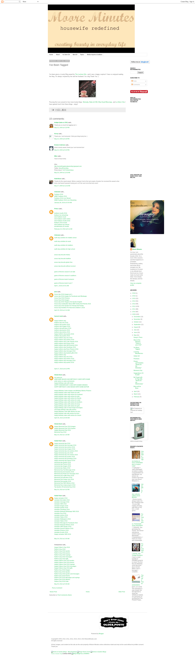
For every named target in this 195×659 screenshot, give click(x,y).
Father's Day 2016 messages (63, 557)
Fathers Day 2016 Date (61, 581)
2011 (134, 309)
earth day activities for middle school (65, 237)
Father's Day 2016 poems (62, 553)
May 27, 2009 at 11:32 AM (62, 186)
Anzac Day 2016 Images (61, 300)
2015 (134, 298)
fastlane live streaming (61, 215)
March (136, 394)
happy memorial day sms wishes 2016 (66, 451)
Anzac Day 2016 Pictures (62, 298)
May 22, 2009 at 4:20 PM (61, 127)
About (58, 54)
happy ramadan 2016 (60, 498)
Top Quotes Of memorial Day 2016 (64, 487)
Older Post (121, 592)
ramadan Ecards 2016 (61, 532)
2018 (134, 293)
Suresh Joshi (58, 316)
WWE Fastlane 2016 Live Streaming (65, 200)
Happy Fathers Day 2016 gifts (63, 568)
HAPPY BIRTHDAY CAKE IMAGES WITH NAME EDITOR (71, 387)
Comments (136, 84)
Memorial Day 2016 (60, 432)
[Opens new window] (87, 89)
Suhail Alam (58, 441)
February (137, 397)
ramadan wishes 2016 (61, 515)
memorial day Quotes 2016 (62, 462)
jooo (55, 292)
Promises (136, 359)
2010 (134, 311)
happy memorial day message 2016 (65, 445)
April (135, 391)
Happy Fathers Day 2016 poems (64, 562)
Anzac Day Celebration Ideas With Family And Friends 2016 (72, 304)
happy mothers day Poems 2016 (64, 343)
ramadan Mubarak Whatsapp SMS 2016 (66, 511)
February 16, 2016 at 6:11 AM (63, 229)
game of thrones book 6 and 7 (63, 283)
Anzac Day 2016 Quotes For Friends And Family (69, 305)
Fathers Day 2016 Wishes (62, 579)
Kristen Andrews (59, 145)
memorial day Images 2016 (62, 466)
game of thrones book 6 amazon (64, 279)
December (137, 316)
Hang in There (138, 337)
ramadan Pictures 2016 (61, 530)
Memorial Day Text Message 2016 (64, 470)
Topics (82, 54)
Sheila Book (58, 375)
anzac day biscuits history (62, 255)
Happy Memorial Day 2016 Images (65, 426)
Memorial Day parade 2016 (62, 481)
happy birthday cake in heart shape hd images (68, 407)
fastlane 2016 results (60, 222)
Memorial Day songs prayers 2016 (64, 485)
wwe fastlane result (60, 217)
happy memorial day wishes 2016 (64, 447)
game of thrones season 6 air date (64, 272)
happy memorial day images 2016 (64, 449)
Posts (135, 81)
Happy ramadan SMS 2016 (62, 534)
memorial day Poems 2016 (62, 464)
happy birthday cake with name (63, 383)
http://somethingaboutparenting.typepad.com (68, 166)
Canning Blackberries (138, 352)
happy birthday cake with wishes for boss (66, 413)
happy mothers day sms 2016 (63, 338)
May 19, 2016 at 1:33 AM (61, 435)
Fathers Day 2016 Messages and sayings (67, 577)
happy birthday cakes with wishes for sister (67, 400)
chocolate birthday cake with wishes (65, 409)
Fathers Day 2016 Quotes (62, 572)
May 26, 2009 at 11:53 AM (62, 172)
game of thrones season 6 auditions (65, 275)
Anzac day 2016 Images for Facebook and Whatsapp (70, 296)
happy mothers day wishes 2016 (64, 339)
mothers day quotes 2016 (62, 324)
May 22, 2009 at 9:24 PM (61, 150)
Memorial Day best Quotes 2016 (64, 472)
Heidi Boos (57, 178)
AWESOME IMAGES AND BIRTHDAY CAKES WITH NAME (72, 379)
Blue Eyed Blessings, (105, 102)
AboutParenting (63, 168)
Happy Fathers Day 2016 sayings (64, 564)
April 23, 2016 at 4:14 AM (62, 310)
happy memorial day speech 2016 (64, 460)
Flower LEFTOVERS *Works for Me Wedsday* (138, 365)
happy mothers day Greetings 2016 (65, 347)
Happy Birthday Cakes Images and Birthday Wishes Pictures (72, 390)
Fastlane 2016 (58, 194)
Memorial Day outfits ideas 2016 (64, 475)
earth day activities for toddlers (63, 245)
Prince (56, 208)
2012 (134, 306)
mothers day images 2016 (62, 326)
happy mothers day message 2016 (64, 351)
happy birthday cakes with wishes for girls (67, 406)
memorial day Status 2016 (62, 468)
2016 (134, 296)
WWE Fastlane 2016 (60, 196)
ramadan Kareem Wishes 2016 (63, 528)
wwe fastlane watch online (62, 219)
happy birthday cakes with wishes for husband (68, 394)
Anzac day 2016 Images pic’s (63, 294)
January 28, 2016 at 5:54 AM (63, 202)
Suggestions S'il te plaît (138, 374)
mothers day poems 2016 (62, 330)
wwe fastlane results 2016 (62, 221)
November (137, 319)
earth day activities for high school (64, 249)
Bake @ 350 (93, 102)
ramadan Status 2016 (60, 517)
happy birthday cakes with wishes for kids (67, 396)
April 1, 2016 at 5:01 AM (61, 286)
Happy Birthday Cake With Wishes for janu (67, 411)
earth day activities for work (62, 241)
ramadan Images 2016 (61, 506)
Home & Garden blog (56, 653)
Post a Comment (57, 588)
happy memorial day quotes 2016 (64, 456)
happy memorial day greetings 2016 (65, 458)
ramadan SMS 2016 (60, 504)
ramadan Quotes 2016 (61, 507)
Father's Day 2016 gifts (61, 559)
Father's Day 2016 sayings (62, 555)
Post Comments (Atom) (65, 595)
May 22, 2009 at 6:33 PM (61, 139)
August (136, 327)
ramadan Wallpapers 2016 (62, 519)
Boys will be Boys (137, 387)
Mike (55, 156)
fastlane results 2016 (60, 213)
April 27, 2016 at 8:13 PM (62, 369)
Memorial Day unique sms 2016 (64, 479)
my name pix (58, 377)
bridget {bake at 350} (61, 122)
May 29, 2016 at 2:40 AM (61, 538)
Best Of (75, 54)
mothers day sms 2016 (61, 322)
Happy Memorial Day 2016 (62, 430)
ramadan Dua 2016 (60, 513)
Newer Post (53, 592)
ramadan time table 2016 (62, 500)
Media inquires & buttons (94, 54)
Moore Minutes (137, 249)
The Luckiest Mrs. (81, 74)
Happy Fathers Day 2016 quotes (64, 560)
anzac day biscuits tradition (62, 258)
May (135, 335)
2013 (134, 304)
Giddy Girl (137, 356)
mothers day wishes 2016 (62, 332)
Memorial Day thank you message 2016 (66, 473)
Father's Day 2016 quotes (62, 551)
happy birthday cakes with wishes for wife (67, 392)
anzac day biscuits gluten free (63, 262)
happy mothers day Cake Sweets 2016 (66, 341)
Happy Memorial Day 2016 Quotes (64, 428)
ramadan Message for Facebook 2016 (66, 523)
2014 (134, 301)
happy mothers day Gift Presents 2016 (66, 345)
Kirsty (56, 133)
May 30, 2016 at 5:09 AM (61, 584)
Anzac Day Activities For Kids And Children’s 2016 (69, 307)
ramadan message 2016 (61, 502)
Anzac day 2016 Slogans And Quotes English (68, 302)
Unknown (57, 192)
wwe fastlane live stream (61, 224)
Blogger (101, 633)
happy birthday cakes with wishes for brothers (68, 402)
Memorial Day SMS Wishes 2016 (64, 483)
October (136, 322)
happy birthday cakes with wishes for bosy (67, 404)
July (135, 330)
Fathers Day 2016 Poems (62, 576)
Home (51, 54)
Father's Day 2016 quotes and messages (66, 574)
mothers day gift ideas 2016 (62, 328)
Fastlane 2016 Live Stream (62, 198)
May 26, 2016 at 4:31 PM (61, 489)
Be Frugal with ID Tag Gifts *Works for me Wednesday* (138, 381)
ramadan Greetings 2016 (62, 509)
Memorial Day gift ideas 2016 (63, 477)
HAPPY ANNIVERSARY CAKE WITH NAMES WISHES (71, 385)
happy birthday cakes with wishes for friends (67, 398)
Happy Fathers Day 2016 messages (65, 566)
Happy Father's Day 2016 (62, 547)
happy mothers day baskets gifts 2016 (65, 353)
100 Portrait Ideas (68, 170)
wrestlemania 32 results (61, 226)
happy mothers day (60, 320)
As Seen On (66, 54)
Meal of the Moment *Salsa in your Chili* (138, 342)
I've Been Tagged (137, 348)
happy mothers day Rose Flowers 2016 (66, 349)
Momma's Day (138, 370)
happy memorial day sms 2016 (63, 453)
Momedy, (86, 102)
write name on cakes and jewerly (64, 381)
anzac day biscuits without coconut (64, 266)
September (137, 324)
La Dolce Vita (120, 102)
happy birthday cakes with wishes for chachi (67, 415)
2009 (134, 314)
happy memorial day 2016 (62, 443)
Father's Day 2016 (59, 549)
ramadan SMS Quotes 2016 (62, 526)
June (135, 332)
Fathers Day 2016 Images (62, 570)
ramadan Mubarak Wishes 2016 (64, 525)
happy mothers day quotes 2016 (64, 334)
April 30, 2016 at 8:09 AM (62, 418)
